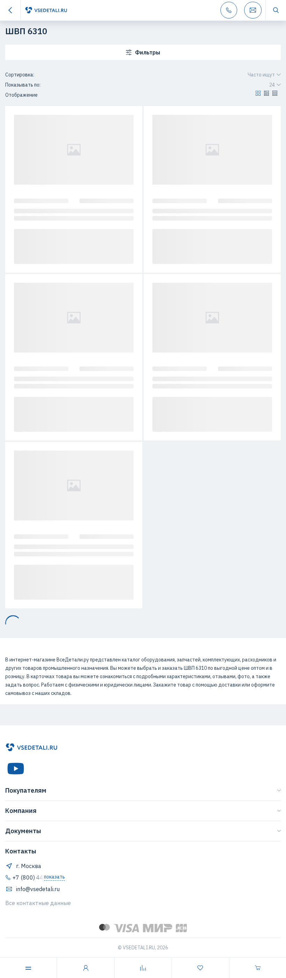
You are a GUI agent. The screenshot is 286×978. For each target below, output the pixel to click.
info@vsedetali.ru (38, 889)
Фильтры (147, 52)
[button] (258, 95)
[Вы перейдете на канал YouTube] (15, 768)
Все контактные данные (38, 902)
